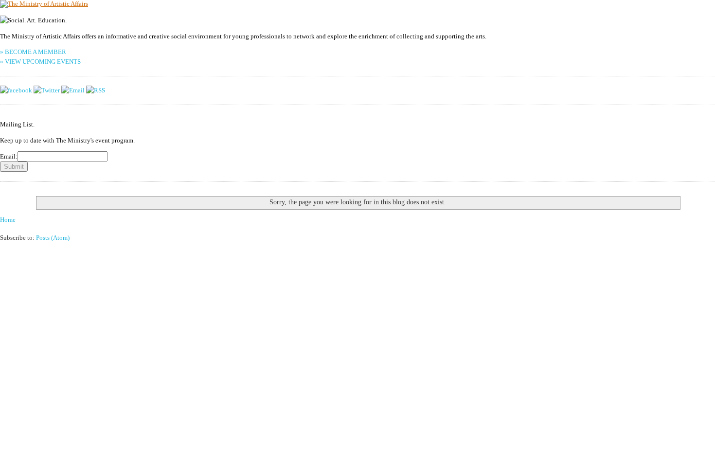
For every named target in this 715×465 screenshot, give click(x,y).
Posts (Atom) (53, 237)
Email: (9, 156)
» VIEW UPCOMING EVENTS (40, 61)
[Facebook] (16, 90)
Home (8, 219)
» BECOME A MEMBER (33, 51)
